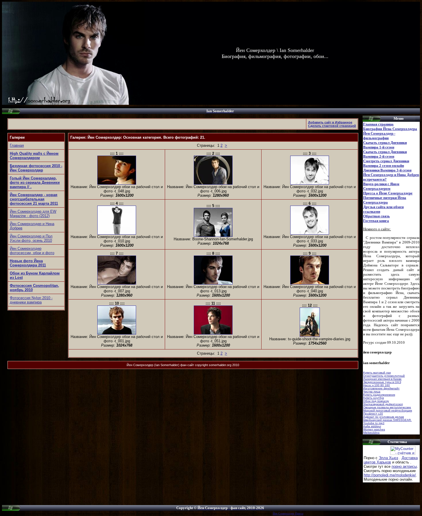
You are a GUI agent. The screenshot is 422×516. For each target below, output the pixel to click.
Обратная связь (376, 216)
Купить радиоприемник (379, 394)
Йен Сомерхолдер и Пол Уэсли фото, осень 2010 (31, 238)
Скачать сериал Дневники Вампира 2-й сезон (385, 154)
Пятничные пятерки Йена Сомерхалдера (384, 200)
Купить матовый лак (377, 372)
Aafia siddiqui (372, 426)
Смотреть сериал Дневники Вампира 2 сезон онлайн (386, 163)
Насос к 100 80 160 (376, 385)
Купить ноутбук (373, 397)
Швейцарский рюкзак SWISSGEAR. (387, 420)
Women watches (374, 429)
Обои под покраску (376, 401)
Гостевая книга (376, 221)
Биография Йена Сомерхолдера (390, 129)
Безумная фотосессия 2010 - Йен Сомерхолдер (36, 168)
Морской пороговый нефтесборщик (387, 410)
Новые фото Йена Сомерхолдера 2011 (28, 263)
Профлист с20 (373, 413)
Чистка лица (371, 391)
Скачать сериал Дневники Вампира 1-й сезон (385, 144)
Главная (17, 145)
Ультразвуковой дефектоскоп (383, 404)
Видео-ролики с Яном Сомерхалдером (381, 186)
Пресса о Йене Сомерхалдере (388, 193)
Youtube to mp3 (373, 423)
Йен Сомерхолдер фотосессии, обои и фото (32, 250)
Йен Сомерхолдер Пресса (288, 513)
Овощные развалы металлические (387, 407)
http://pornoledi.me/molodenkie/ (390, 475)
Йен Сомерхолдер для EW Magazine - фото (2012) (33, 213)
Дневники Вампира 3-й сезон (387, 170)
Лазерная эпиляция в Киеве (382, 378)
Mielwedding (371, 432)
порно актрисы (404, 466)
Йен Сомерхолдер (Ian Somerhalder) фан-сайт (160, 365)
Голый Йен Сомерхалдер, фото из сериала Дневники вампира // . (35, 182)
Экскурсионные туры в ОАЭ (382, 382)
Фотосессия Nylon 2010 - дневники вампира (31, 300)
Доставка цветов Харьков (391, 460)
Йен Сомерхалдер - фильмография (379, 135)
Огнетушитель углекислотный (384, 375)
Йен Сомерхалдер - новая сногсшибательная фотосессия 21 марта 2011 (34, 199)
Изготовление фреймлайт (381, 388)
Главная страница (378, 124)
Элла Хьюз (388, 458)
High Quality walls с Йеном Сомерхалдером (34, 155)
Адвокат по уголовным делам (383, 416)
